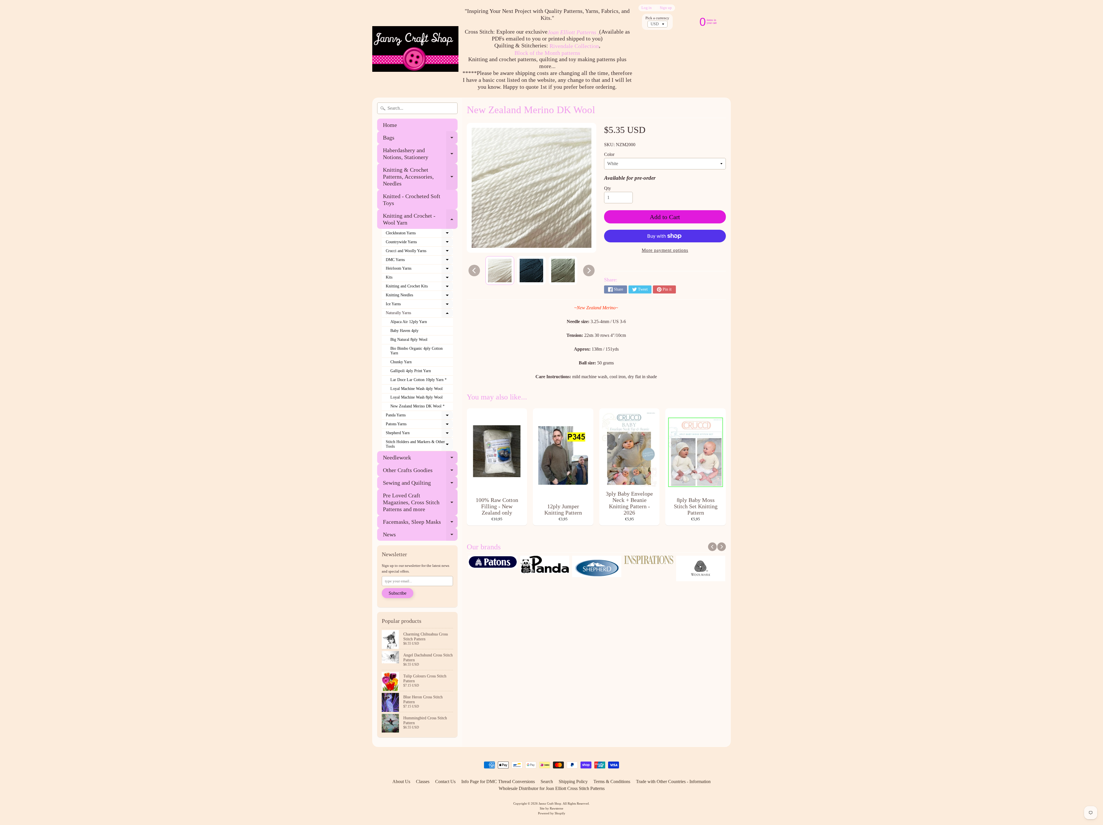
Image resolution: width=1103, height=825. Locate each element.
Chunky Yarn (401, 362)
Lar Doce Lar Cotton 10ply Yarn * (418, 380)
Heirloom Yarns (419, 269)
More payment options (665, 250)
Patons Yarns (419, 425)
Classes (422, 781)
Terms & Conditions (611, 781)
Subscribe (397, 593)
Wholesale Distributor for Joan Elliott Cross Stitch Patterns (552, 788)
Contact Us (445, 781)
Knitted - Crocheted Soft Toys (411, 199)
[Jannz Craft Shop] (415, 49)
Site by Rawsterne (551, 808)
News (420, 536)
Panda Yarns (419, 416)
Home (390, 125)
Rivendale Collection (574, 46)
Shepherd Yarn (419, 434)
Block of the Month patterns (547, 53)
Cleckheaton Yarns (419, 234)
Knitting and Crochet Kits (419, 287)
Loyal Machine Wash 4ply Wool (416, 389)
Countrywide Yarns (419, 243)
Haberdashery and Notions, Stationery (420, 154)
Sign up (666, 8)
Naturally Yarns (419, 314)
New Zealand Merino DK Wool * (417, 406)
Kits (419, 278)
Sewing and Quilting (420, 484)
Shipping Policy (573, 781)
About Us (401, 781)
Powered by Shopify (551, 813)
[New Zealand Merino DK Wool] (499, 270)
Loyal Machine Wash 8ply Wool (416, 397)
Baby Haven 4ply (404, 331)
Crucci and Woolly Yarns (419, 252)
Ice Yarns (419, 305)
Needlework (420, 459)
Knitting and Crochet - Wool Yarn (420, 219)
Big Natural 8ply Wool (408, 339)
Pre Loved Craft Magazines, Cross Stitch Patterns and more (420, 502)
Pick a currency (657, 18)
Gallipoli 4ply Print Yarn (410, 371)
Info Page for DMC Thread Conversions (498, 781)
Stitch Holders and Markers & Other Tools (419, 444)
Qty (607, 188)
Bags (420, 139)
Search (547, 781)
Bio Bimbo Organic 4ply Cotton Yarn (416, 350)
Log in (646, 8)
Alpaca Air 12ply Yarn (408, 322)
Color (609, 154)
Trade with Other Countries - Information (673, 781)
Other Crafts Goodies (420, 471)
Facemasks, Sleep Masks (420, 523)
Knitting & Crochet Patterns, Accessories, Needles (420, 177)
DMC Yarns (419, 261)
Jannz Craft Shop (550, 803)
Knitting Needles (419, 296)
